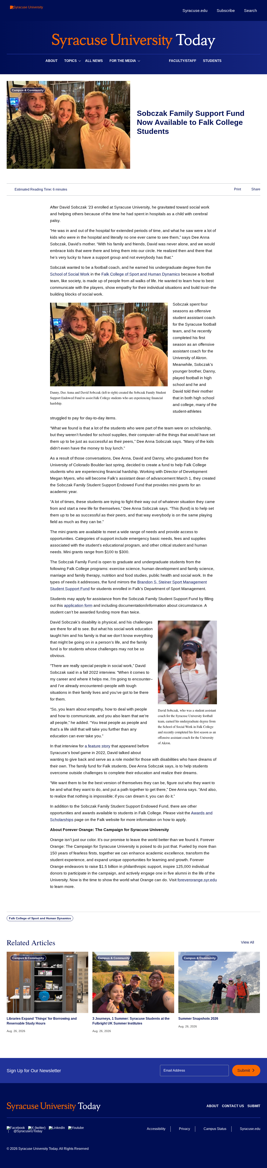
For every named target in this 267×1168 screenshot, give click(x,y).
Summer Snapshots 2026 (198, 1018)
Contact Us (233, 1106)
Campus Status (215, 1129)
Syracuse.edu (195, 11)
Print (237, 189)
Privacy (184, 1129)
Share (255, 189)
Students (212, 61)
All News (94, 61)
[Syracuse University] (36, 10)
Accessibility (156, 1129)
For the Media (123, 61)
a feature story (97, 746)
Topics (70, 61)
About (51, 61)
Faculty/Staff (182, 61)
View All (247, 942)
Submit (244, 1070)
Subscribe (226, 10)
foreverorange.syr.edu (197, 880)
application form (78, 605)
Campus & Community (28, 90)
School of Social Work (69, 274)
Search (250, 10)
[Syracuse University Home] (133, 39)
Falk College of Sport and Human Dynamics (140, 274)
